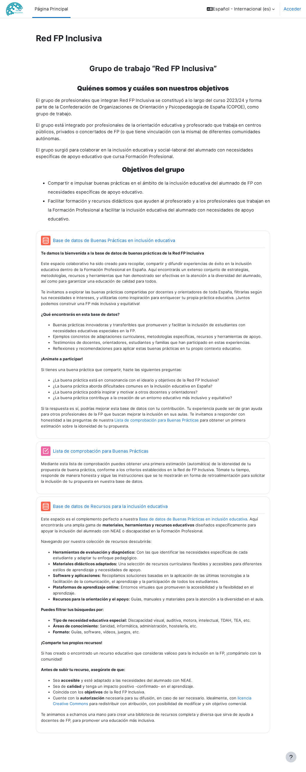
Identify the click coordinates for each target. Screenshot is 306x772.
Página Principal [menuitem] (51, 9)
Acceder (292, 9)
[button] (241, 9)
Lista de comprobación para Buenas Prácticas (156, 420)
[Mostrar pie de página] (291, 757)
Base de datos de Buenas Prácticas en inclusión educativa (193, 519)
